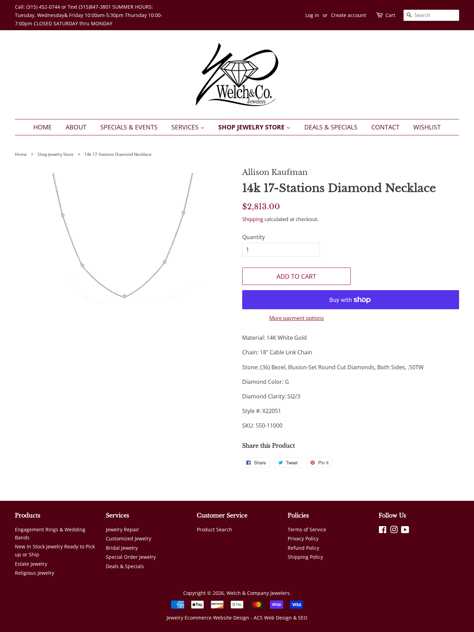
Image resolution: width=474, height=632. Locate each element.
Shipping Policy (305, 557)
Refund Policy (303, 548)
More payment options (296, 317)
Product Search (214, 529)
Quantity (253, 237)
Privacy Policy (303, 538)
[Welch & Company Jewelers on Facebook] (383, 531)
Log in (312, 15)
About (76, 127)
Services (185, 127)
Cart (390, 15)
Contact (385, 127)
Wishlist (427, 127)
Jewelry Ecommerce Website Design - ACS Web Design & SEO (237, 617)
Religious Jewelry (34, 573)
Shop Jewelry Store (252, 127)
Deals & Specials (330, 127)
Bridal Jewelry (122, 548)
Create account (348, 15)
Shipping (252, 219)
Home (42, 127)
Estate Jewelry (31, 564)
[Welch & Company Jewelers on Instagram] (394, 531)
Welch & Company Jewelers (258, 593)
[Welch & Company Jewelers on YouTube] (405, 531)
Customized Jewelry (128, 538)
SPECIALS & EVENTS (129, 127)
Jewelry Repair (122, 529)
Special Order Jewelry (131, 557)
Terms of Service (307, 529)
